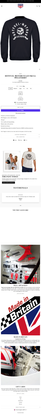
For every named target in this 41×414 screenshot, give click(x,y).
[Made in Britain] (20, 315)
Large (20, 88)
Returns (20, 404)
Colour (20, 91)
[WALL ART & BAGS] (20, 264)
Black (20, 93)
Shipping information (20, 134)
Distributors (20, 400)
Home (20, 73)
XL (24, 88)
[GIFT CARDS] (20, 365)
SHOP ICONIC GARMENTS (8, 182)
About (20, 397)
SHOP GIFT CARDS (20, 393)
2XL (27, 88)
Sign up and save (20, 407)
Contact (20, 402)
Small (10, 88)
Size (19, 86)
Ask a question (20, 136)
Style (20, 96)
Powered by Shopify (20, 412)
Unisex (20, 99)
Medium (15, 88)
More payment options (20, 113)
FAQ (20, 398)
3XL (31, 88)
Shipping (18, 82)
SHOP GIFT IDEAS (20, 293)
